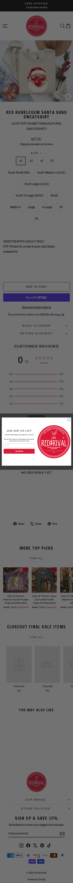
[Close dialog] (69, 419)
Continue (19, 451)
